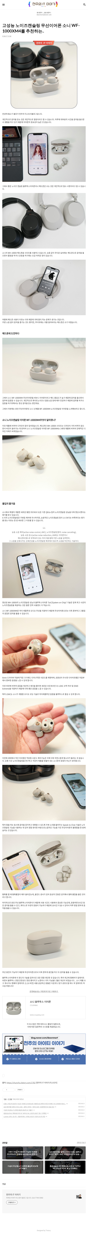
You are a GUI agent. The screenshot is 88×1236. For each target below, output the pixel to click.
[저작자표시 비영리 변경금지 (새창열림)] (27, 1090)
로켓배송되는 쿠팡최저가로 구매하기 (44, 991)
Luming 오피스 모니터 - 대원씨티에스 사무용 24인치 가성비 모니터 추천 (24, 1117)
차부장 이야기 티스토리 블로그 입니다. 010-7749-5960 (24, 1198)
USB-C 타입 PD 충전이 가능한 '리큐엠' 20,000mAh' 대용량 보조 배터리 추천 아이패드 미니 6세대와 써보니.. (35, 1104)
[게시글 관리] (12, 1090)
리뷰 (5, 1099)
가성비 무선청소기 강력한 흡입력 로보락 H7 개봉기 (18, 1110)
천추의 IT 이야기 (13, 1194)
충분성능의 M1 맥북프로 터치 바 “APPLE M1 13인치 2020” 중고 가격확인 (25, 1113)
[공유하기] (9, 1090)
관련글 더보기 (81, 1142)
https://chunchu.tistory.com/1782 (21, 1082)
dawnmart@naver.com (44, 15)
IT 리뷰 (10, 1099)
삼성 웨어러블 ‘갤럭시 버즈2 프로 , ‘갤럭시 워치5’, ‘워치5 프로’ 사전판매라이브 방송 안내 (29, 1107)
